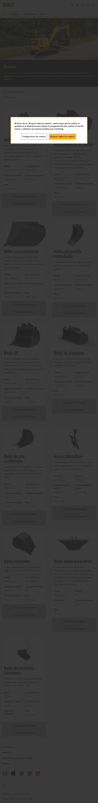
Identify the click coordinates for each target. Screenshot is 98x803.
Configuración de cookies (34, 136)
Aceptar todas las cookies (62, 136)
